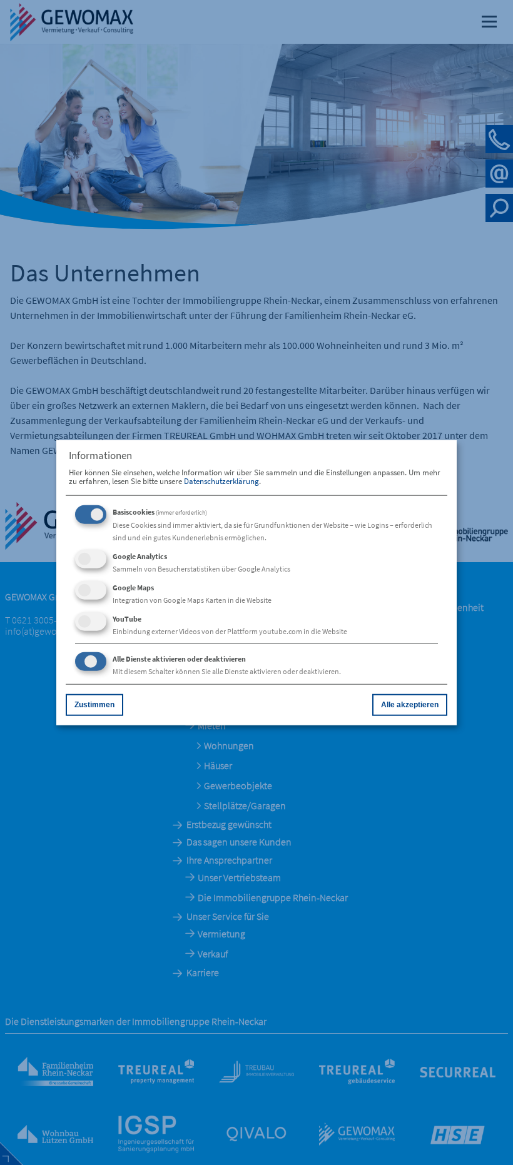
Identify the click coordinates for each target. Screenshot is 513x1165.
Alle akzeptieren (410, 705)
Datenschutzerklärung (221, 481)
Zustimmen (94, 705)
